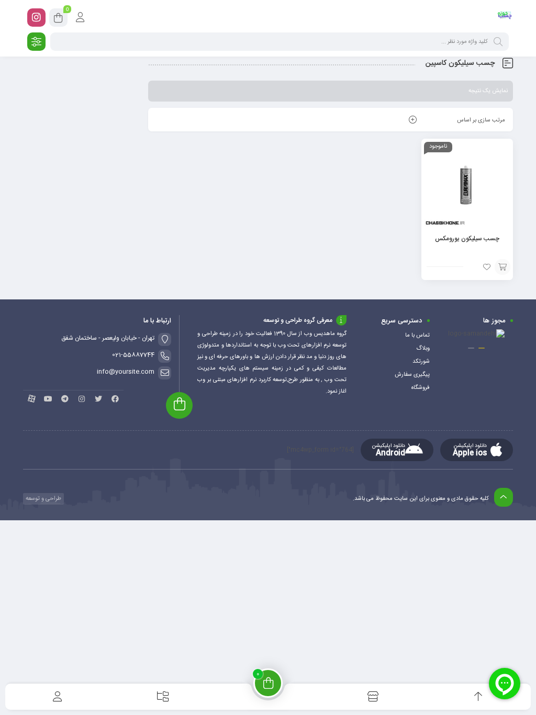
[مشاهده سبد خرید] (58, 19)
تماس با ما (417, 335)
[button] (481, 348)
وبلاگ (423, 348)
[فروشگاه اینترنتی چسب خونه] (505, 17)
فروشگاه (420, 388)
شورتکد (421, 361)
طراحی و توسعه (42, 499)
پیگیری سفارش (412, 374)
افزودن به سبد (502, 267)
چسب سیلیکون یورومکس (467, 238)
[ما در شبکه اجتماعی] (36, 17)
